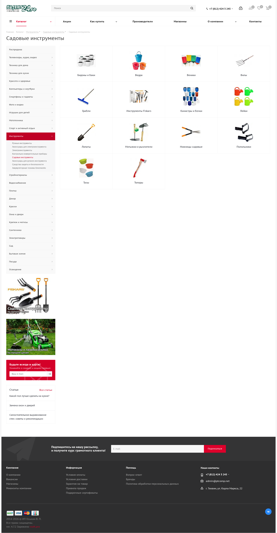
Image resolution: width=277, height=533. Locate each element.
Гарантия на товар (77, 483)
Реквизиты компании (18, 488)
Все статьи (45, 389)
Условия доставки (76, 479)
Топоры (138, 182)
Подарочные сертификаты (82, 492)
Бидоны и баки (86, 75)
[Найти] (192, 8)
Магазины (12, 483)
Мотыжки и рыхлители (138, 146)
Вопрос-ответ (134, 474)
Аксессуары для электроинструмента (29, 147)
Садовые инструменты (22, 157)
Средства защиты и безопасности (28, 164)
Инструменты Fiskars (138, 110)
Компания (12, 467)
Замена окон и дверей (22, 405)
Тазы (86, 182)
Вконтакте (268, 511)
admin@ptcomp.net (218, 481)
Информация (74, 467)
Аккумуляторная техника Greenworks (29, 168)
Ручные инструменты (22, 143)
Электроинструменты (22, 150)
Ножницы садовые (191, 146)
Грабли (86, 110)
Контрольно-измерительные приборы (29, 154)
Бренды (130, 479)
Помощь (131, 467)
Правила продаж (76, 488)
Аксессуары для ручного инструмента (29, 161)
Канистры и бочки (191, 110)
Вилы (244, 75)
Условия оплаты (75, 474)
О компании (13, 474)
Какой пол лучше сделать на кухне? (29, 396)
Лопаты (86, 146)
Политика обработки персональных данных (152, 483)
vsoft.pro (35, 526)
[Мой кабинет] (240, 8)
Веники (191, 75)
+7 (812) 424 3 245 (220, 8)
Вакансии (12, 479)
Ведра (139, 75)
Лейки (243, 110)
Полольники (244, 146)
